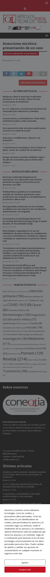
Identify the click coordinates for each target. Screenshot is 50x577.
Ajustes (25, 562)
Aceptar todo (25, 569)
